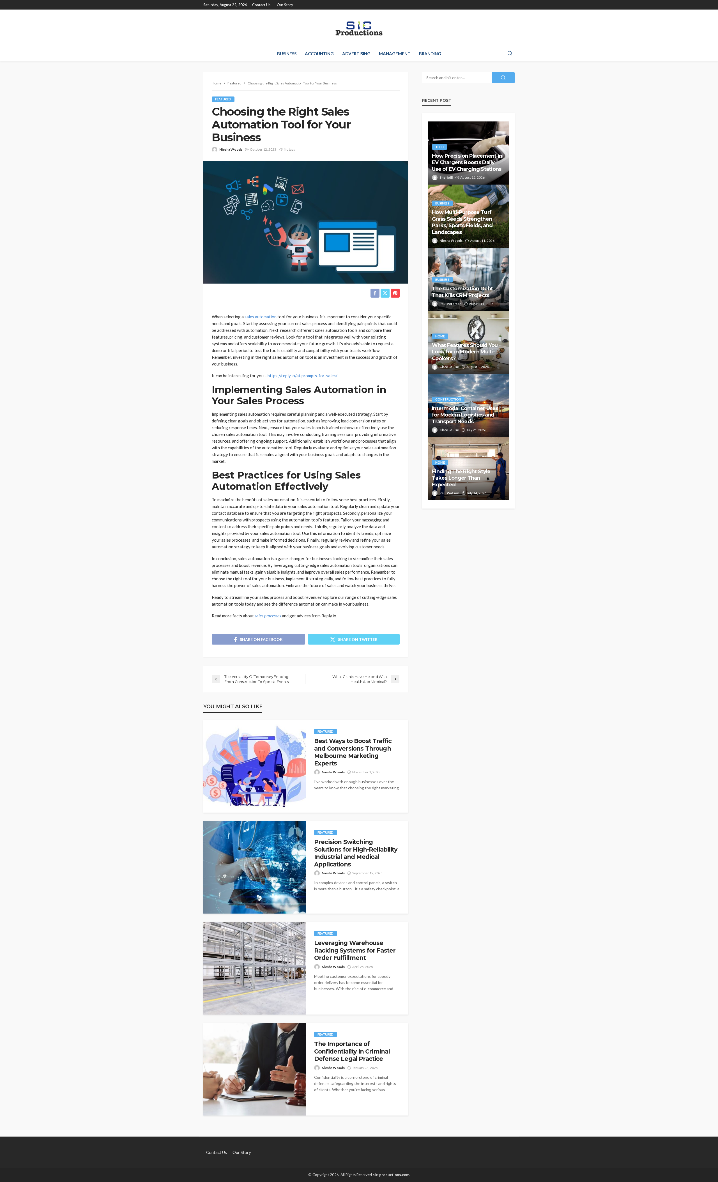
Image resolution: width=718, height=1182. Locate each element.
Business (286, 53)
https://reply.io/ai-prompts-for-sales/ (302, 375)
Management (395, 53)
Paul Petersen (450, 304)
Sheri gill (446, 177)
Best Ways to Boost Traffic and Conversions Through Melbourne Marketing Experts (353, 752)
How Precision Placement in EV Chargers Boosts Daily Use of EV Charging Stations (467, 162)
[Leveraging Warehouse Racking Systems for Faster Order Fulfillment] (254, 968)
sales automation (261, 316)
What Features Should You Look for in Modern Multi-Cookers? (465, 352)
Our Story (285, 5)
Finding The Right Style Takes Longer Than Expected (461, 478)
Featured (223, 99)
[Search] (510, 53)
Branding (430, 53)
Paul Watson (449, 493)
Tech (439, 147)
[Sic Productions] (359, 27)
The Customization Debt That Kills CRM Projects (462, 292)
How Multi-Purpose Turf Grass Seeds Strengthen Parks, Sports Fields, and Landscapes (462, 222)
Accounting (319, 53)
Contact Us (261, 5)
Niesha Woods (230, 149)
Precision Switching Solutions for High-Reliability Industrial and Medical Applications (355, 853)
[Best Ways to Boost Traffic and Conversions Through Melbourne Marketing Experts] (254, 766)
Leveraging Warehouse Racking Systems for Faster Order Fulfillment (354, 950)
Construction (448, 399)
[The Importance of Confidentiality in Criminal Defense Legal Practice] (254, 1069)
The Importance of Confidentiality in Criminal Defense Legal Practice (352, 1051)
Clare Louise (449, 367)
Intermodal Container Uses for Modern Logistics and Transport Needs (465, 415)
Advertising (356, 53)
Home (440, 336)
